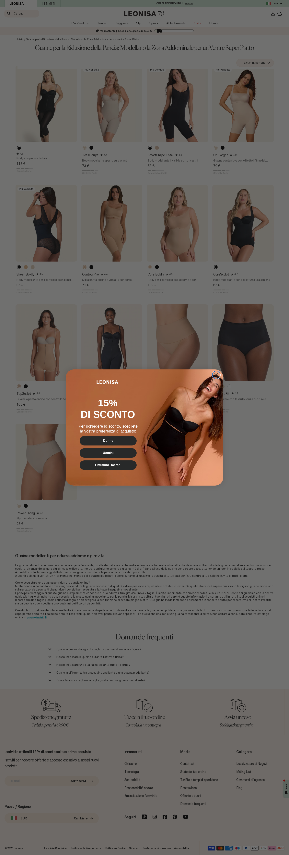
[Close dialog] (216, 375)
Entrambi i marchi (108, 465)
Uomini (108, 453)
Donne (108, 440)
